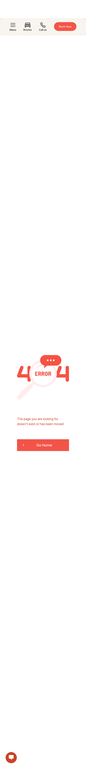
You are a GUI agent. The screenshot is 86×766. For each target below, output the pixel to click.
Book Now (65, 26)
